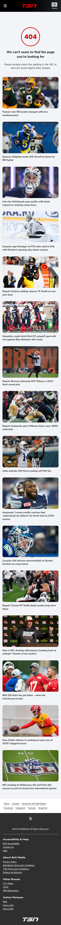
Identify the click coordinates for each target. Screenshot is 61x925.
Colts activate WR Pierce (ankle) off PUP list (26, 471)
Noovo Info (8, 905)
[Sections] (5, 6)
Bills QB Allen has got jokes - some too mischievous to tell (23, 697)
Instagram (20, 808)
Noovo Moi (8, 908)
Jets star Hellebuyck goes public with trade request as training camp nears (26, 203)
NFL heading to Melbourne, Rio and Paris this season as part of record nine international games (29, 786)
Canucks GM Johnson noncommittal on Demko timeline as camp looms (27, 562)
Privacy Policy (10, 861)
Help (5, 850)
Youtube (32, 808)
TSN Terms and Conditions (16, 869)
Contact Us (8, 847)
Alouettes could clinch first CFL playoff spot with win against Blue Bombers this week (29, 338)
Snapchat (42, 808)
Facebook (8, 808)
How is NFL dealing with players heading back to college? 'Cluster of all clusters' (29, 652)
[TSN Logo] (29, 6)
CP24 (5, 887)
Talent (6, 803)
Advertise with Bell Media (34, 803)
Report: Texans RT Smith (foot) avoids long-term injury (29, 607)
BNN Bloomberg (11, 890)
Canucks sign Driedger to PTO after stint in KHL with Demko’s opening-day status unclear (28, 248)
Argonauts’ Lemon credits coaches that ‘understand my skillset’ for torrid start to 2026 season (28, 516)
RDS (5, 901)
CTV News (8, 883)
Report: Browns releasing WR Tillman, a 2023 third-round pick (27, 383)
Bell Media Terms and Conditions (18, 865)
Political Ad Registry (12, 872)
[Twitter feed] (30, 818)
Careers (15, 803)
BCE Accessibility (11, 843)
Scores (54, 8)
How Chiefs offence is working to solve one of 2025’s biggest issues (27, 742)
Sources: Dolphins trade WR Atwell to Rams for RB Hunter (28, 158)
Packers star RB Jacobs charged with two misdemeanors (25, 113)
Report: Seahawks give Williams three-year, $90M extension (30, 427)
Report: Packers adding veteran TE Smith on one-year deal (29, 293)
